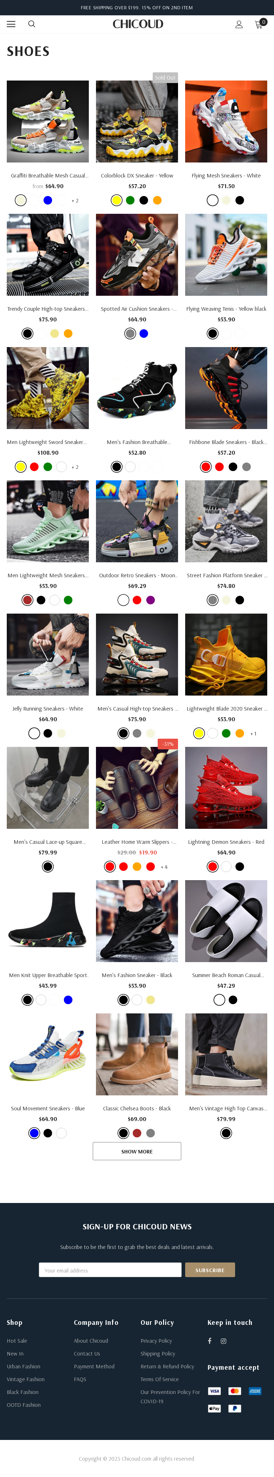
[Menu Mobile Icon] (11, 24)
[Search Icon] (39, 24)
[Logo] (138, 24)
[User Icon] (239, 24)
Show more (137, 1151)
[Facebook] (214, 1340)
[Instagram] (227, 1340)
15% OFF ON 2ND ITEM (167, 7)
